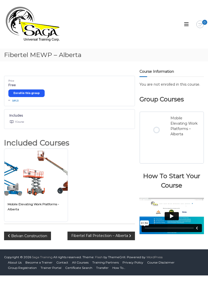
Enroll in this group (26, 93)
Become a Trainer (39, 262)
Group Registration (22, 268)
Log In (15, 100)
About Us (15, 262)
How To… (118, 268)
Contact (62, 262)
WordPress (154, 257)
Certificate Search (78, 268)
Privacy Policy (133, 262)
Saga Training (42, 257)
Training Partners (105, 262)
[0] (200, 24)
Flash (99, 257)
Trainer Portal (51, 268)
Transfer (102, 268)
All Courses (80, 262)
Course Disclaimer (161, 262)
